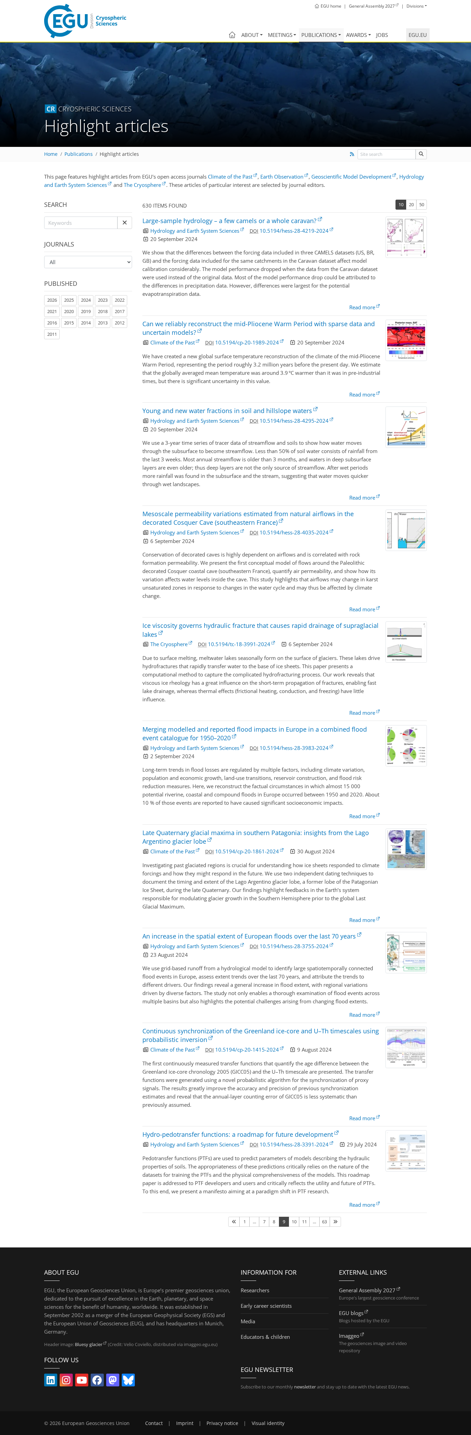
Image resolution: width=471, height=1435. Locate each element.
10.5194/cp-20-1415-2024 (247, 1049)
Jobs (382, 34)
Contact (154, 1423)
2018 (103, 311)
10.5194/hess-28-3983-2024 (294, 747)
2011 (52, 334)
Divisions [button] (415, 6)
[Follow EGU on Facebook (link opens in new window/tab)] (97, 1381)
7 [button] (264, 1221)
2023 (103, 300)
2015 (69, 323)
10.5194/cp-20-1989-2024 (247, 342)
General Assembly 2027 (367, 1290)
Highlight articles (119, 154)
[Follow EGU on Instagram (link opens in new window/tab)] (66, 1381)
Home (51, 154)
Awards (356, 34)
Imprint (184, 1423)
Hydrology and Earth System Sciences (194, 230)
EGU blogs (351, 1312)
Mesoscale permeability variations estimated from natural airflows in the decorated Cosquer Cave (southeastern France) (248, 518)
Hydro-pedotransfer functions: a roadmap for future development (237, 1134)
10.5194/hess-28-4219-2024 (294, 230)
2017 (119, 311)
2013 (103, 323)
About (250, 34)
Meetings (280, 34)
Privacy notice (222, 1423)
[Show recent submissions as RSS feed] (352, 154)
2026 (52, 300)
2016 (52, 323)
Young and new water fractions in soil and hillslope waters (227, 411)
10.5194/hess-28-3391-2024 (294, 1144)
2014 (86, 323)
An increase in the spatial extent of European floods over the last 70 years (249, 936)
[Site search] (421, 154)
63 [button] (324, 1221)
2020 (69, 311)
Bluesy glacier (88, 1344)
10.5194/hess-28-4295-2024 (294, 420)
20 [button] (411, 204)
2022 (119, 300)
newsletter (305, 1387)
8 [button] (274, 1221)
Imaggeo (349, 1335)
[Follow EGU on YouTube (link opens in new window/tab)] (81, 1381)
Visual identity (268, 1423)
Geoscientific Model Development (351, 176)
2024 (86, 300)
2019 (86, 311)
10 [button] (401, 204)
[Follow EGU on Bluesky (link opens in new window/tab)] (128, 1381)
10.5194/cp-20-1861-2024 (247, 851)
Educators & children (265, 1336)
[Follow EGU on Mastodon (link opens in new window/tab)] (112, 1381)
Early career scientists (266, 1305)
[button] (124, 223)
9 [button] (284, 1221)
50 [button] (421, 204)
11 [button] (304, 1221)
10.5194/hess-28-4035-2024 (294, 532)
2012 (119, 323)
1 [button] (244, 1221)
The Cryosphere (142, 184)
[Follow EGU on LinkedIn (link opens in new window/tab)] (50, 1381)
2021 (52, 311)
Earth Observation (281, 176)
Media (248, 1321)
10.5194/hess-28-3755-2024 (294, 946)
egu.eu (418, 34)
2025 (69, 300)
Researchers (255, 1290)
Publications (319, 34)
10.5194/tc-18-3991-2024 (239, 644)
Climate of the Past (230, 176)
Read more (362, 307)
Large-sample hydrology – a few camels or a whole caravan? (229, 221)
